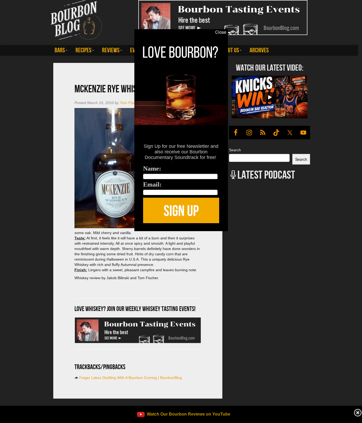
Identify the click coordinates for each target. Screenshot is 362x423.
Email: (152, 184)
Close (220, 32)
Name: (152, 168)
